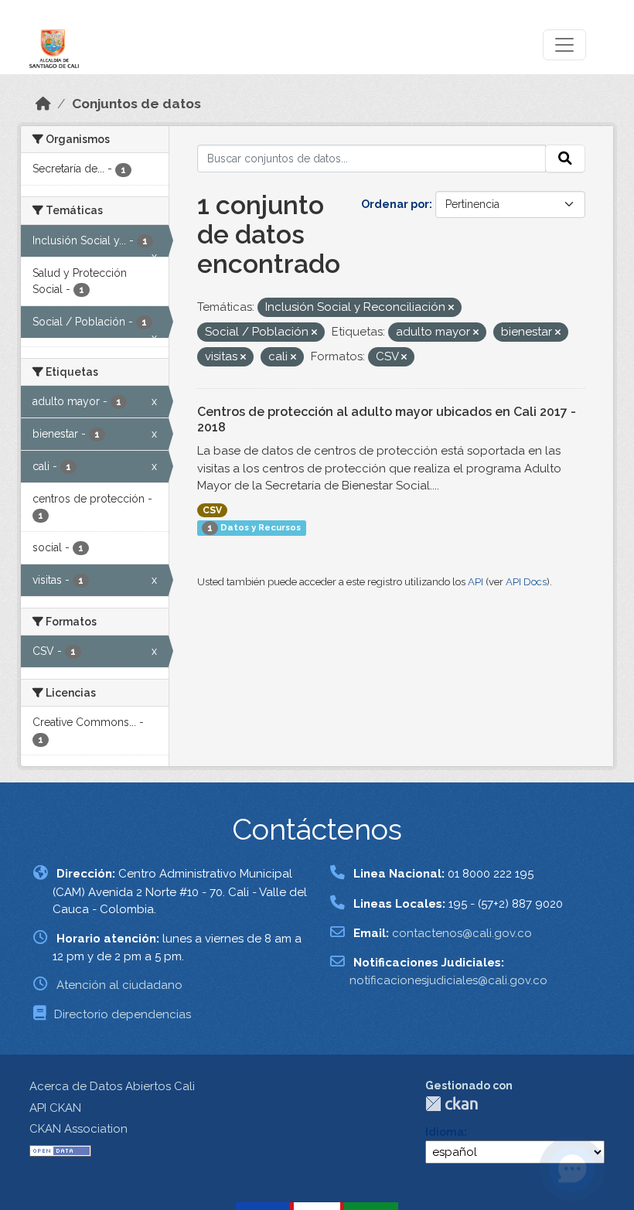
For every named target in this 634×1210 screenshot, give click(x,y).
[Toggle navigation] (564, 44)
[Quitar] (451, 308)
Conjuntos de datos (136, 103)
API (475, 582)
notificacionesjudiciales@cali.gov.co (448, 980)
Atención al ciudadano (119, 985)
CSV (212, 510)
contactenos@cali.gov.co (462, 933)
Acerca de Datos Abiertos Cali (112, 1086)
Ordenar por (395, 204)
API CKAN (55, 1108)
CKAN (451, 1104)
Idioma (444, 1132)
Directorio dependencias (122, 1014)
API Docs (526, 582)
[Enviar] (565, 158)
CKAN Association (78, 1129)
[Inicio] (43, 103)
